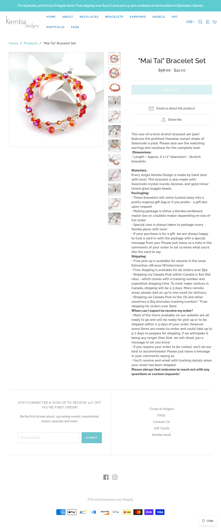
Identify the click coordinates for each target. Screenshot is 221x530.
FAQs (75, 27)
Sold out (172, 89)
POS (91, 499)
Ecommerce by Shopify (117, 499)
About (67, 16)
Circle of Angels (161, 409)
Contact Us (161, 422)
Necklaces (89, 16)
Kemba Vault (161, 435)
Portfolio (55, 27)
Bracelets (114, 16)
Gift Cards (161, 428)
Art (175, 16)
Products (31, 43)
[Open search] (200, 22)
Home (51, 16)
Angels (158, 16)
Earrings (138, 16)
